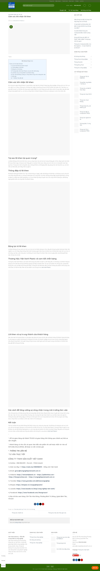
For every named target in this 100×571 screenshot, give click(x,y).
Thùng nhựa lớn (78, 62)
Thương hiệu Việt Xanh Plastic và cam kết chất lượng (25, 71)
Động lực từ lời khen (16, 69)
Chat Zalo (3, 560)
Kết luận (13, 76)
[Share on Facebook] (35, 504)
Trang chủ (51, 1)
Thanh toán (65, 1)
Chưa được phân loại (13, 14)
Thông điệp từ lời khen (17, 67)
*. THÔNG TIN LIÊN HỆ (17, 78)
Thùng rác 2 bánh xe (17, 513)
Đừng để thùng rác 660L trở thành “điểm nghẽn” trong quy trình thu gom (82, 39)
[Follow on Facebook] (84, 1)
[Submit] (53, 5)
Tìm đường (3, 555)
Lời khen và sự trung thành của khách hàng (22, 72)
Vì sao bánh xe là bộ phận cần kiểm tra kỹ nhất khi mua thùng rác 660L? (82, 26)
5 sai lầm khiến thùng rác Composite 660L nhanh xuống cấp (82, 32)
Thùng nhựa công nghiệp (81, 59)
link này (33, 509)
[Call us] (89, 1)
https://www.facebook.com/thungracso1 (32, 492)
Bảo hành (71, 1)
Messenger (3, 565)
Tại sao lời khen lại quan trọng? (19, 65)
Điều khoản (58, 1)
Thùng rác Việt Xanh (83, 549)
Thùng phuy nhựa (79, 65)
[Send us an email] (87, 1)
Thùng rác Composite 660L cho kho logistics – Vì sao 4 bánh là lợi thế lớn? (82, 46)
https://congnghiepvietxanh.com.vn (41, 477)
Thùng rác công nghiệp (80, 67)
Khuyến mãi (63, 10)
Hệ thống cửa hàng (86, 10)
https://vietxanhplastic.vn (26, 475)
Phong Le (22, 20)
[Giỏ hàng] (90, 5)
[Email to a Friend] (40, 504)
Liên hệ (81, 1)
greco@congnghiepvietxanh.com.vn (27, 471)
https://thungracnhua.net (18, 477)
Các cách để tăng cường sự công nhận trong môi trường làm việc (28, 74)
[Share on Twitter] (38, 504)
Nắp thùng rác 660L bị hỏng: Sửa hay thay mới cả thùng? (83, 20)
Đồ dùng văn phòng (79, 56)
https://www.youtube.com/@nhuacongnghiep (33, 481)
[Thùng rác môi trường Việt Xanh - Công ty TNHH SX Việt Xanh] (14, 5)
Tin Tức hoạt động (73, 10)
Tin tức (76, 1)
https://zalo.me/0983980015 (32, 467)
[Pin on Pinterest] (43, 504)
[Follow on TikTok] (86, 1)
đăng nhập (18, 522)
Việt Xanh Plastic (46, 267)
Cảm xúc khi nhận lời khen (16, 63)
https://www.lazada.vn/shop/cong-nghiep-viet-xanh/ (35, 489)
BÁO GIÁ (95, 567)
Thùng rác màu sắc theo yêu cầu (57, 513)
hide (32, 61)
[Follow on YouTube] (90, 1)
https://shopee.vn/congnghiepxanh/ (29, 485)
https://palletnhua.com (45, 475)
